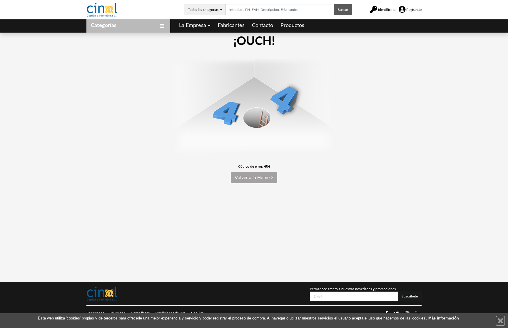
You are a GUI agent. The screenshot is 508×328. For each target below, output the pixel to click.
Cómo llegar (140, 313)
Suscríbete (410, 296)
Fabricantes (231, 25)
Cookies (197, 313)
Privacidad (117, 313)
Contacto (262, 25)
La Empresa (192, 25)
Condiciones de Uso (170, 313)
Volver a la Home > (254, 177)
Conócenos (95, 313)
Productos (292, 25)
